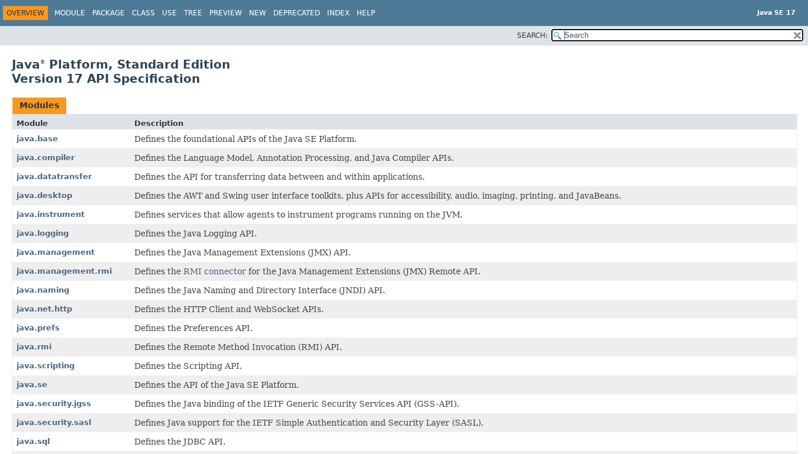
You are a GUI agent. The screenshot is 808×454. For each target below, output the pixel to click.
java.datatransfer (54, 176)
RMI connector (214, 271)
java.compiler (46, 157)
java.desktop (44, 195)
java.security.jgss (54, 403)
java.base (37, 138)
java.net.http (44, 308)
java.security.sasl (54, 422)
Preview (225, 13)
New (257, 13)
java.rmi (34, 346)
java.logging (43, 233)
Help (366, 13)
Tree (193, 13)
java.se (32, 384)
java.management (56, 252)
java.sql (33, 441)
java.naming (43, 290)
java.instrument (51, 214)
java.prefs (38, 327)
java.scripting (46, 365)
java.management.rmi (64, 271)
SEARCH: (532, 35)
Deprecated (296, 13)
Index (338, 13)
